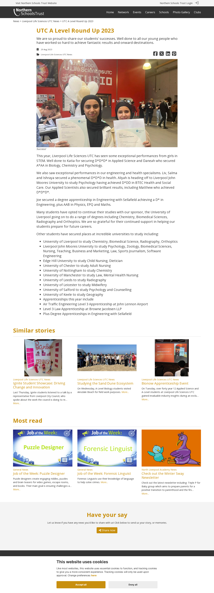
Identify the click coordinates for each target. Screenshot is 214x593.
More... (16, 403)
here (94, 575)
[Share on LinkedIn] (168, 54)
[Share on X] (161, 54)
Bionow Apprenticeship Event (165, 383)
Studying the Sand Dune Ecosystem (105, 383)
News (16, 21)
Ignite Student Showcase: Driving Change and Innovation (39, 385)
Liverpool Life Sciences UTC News (40, 21)
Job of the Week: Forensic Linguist (104, 473)
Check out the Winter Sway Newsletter (163, 475)
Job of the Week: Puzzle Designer (39, 473)
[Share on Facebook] (155, 54)
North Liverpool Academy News (159, 469)
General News (20, 469)
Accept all (81, 584)
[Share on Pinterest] (174, 54)
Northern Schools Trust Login (176, 3)
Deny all (133, 584)
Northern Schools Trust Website (39, 3)
